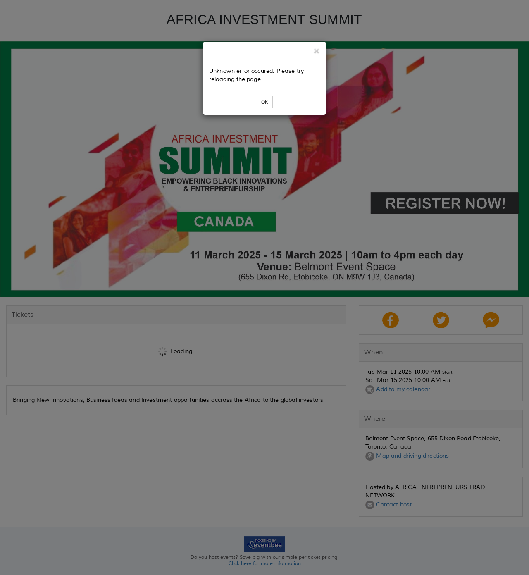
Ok (264, 102)
